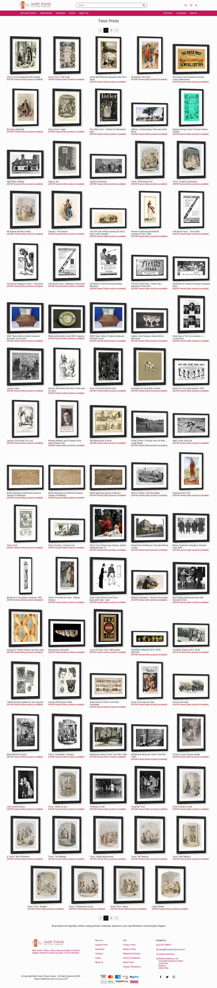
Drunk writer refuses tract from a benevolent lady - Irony (104, 598)
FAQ (125, 940)
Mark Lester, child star (182, 441)
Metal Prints (128, 962)
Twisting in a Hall (97, 807)
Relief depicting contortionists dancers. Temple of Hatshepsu (24, 494)
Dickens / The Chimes (58, 231)
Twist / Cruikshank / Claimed (61, 754)
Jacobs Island (13, 388)
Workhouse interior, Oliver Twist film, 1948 (108, 754)
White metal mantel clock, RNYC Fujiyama (66, 336)
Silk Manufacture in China (101, 441)
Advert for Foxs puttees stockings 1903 (24, 597)
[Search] (143, 5)
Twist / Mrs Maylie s (182, 856)
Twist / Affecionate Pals (142, 181)
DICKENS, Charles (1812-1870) (186, 650)
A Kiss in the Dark (180, 702)
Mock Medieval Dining (16, 754)
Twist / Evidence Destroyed (185, 181)
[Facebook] (161, 978)
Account (168, 13)
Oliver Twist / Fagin (56, 129)
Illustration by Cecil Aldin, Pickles (145, 388)
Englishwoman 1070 (181, 493)
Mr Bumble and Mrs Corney (19, 231)
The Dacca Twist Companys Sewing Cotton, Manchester (188, 78)
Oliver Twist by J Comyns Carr (61, 545)
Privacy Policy (129, 945)
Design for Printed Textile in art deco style (25, 650)
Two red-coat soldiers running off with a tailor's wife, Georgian (107, 232)
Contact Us (161, 940)
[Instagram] (174, 978)
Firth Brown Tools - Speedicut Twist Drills (66, 284)
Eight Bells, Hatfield (15, 181)
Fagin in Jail (53, 181)
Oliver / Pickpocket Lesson (81, 906)
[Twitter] (167, 978)
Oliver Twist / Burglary (37, 906)
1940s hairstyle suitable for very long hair (25, 702)
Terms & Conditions (131, 958)
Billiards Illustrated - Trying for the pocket (149, 597)
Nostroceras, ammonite (58, 650)
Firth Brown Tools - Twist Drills (186, 231)
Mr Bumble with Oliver (140, 77)
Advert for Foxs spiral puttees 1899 (188, 388)
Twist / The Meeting (57, 856)
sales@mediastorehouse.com (172, 949)
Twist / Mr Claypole (139, 856)
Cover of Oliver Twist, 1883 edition (105, 650)
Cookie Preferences (132, 967)
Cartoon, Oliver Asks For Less (20, 441)
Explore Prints (28, 13)
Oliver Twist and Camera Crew (103, 388)
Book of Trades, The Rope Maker (145, 493)
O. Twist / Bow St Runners (18, 856)
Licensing (181, 13)
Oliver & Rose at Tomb (182, 807)
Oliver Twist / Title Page (59, 77)
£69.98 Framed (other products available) (25, 79)
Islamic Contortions (98, 181)
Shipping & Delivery (131, 953)
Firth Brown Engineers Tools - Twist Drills (25, 284)
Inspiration (46, 13)
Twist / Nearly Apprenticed (101, 856)
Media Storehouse (58, 979)
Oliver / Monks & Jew (57, 807)
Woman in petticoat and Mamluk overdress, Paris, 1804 (145, 232)
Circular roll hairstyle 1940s (60, 702)
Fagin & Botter (158, 906)
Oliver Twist (12, 545)
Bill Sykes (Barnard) (15, 129)
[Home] (35, 8)
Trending (60, 13)
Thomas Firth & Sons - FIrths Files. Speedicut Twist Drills (146, 285)
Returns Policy (129, 949)
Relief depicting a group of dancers (105, 493)
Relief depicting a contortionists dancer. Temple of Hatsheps (65, 494)
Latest (72, 13)
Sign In (193, 13)
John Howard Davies (16, 807)
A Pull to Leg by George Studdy (186, 754)
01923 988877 (165, 945)
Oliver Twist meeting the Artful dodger (23, 77)
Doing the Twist (138, 807)
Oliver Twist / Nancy (119, 906)
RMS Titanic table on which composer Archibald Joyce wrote (23, 337)
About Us (83, 13)
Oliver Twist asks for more (142, 702)
